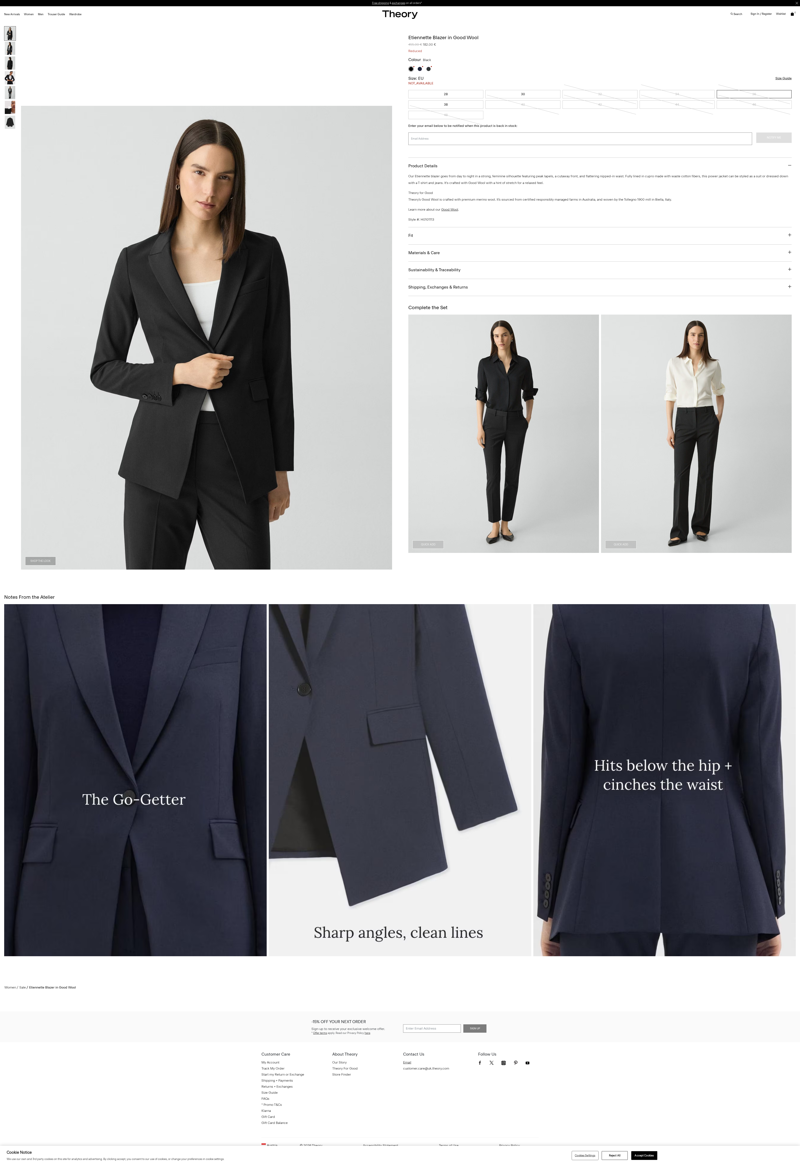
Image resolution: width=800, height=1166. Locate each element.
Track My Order (273, 1068)
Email (407, 1062)
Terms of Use (449, 1145)
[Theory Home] (400, 14)
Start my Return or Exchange (282, 1074)
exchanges (398, 3)
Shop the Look (40, 560)
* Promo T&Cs (271, 1105)
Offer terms (320, 1033)
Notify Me (774, 137)
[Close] (797, 3)
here (367, 1033)
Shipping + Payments (277, 1080)
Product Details (423, 165)
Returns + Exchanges (277, 1087)
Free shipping (380, 3)
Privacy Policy (509, 1145)
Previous (27, 337)
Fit (410, 235)
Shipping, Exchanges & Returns (438, 287)
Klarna (266, 1111)
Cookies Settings (585, 1155)
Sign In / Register (761, 13)
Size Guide (783, 78)
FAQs (265, 1099)
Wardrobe (75, 14)
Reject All (614, 1155)
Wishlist (781, 13)
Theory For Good (345, 1068)
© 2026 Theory (311, 1145)
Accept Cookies (644, 1155)
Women (29, 14)
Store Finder (341, 1074)
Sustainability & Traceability (434, 269)
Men (41, 14)
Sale (22, 987)
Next (386, 337)
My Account (270, 1062)
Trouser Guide (56, 14)
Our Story (339, 1062)
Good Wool (449, 209)
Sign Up (475, 1028)
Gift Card (268, 1117)
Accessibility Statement (380, 1145)
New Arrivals (12, 14)
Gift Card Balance (274, 1123)
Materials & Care (424, 252)
